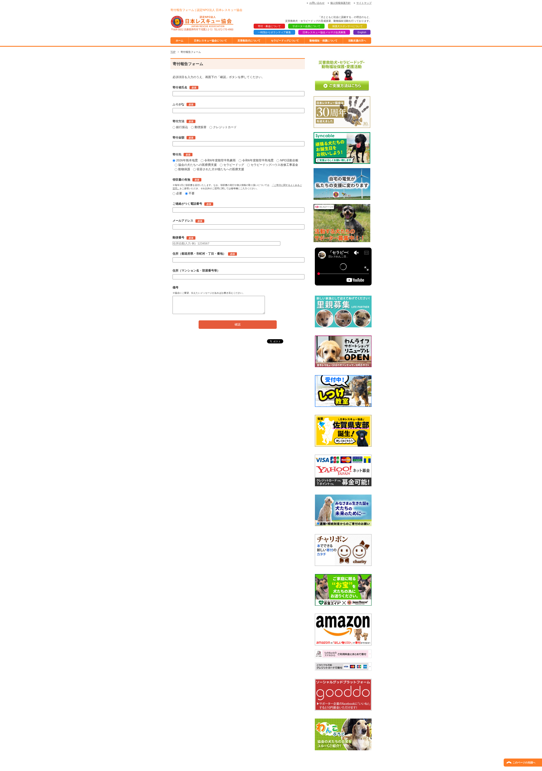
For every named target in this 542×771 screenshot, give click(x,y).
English (362, 32)
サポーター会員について (306, 26)
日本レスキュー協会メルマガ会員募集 (324, 32)
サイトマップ (364, 2)
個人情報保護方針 (340, 2)
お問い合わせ (317, 2)
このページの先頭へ (524, 762)
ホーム (179, 40)
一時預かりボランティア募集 (274, 32)
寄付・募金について (269, 26)
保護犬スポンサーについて (347, 26)
